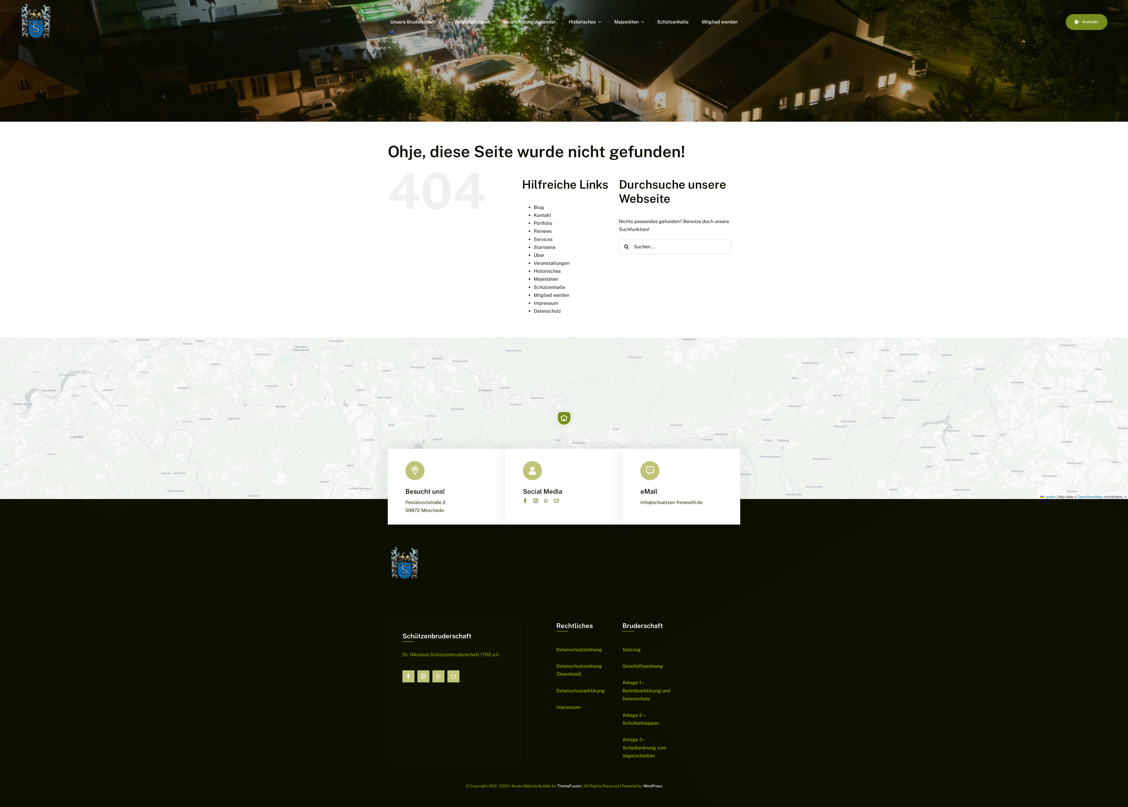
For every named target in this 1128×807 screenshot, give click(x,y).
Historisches (547, 271)
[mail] (556, 500)
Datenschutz (547, 311)
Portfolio (543, 223)
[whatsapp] (546, 500)
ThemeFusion (569, 786)
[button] (564, 418)
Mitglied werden (551, 295)
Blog (539, 207)
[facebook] (525, 500)
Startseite (544, 247)
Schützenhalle (549, 287)
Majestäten (546, 279)
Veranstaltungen (552, 263)
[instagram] (535, 500)
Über (539, 255)
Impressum (546, 303)
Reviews (543, 231)
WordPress (652, 786)
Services (543, 239)
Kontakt (542, 215)
